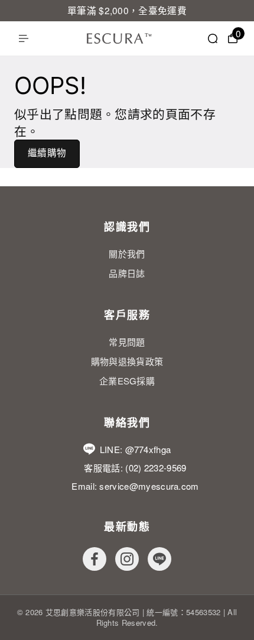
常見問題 (127, 341)
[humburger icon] (23, 38)
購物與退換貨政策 (127, 361)
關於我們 (127, 253)
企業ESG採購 (127, 380)
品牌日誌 (127, 273)
